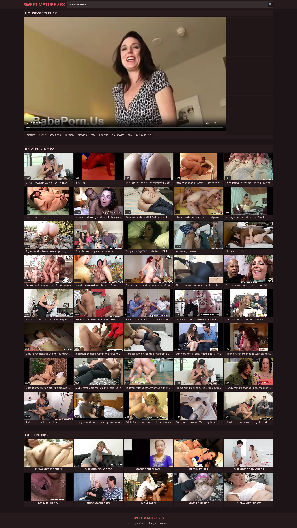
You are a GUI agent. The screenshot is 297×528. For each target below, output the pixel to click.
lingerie (103, 135)
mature (31, 135)
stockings (55, 135)
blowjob (82, 135)
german (69, 135)
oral (130, 135)
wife (93, 135)
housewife (118, 135)
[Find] (270, 4)
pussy (42, 135)
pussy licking (143, 135)
